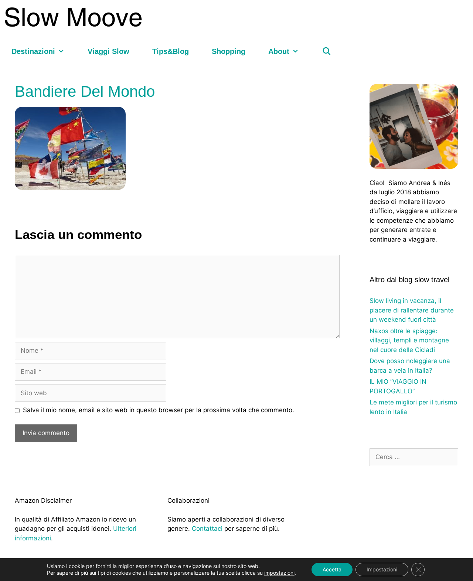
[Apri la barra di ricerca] (326, 51)
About (278, 51)
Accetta (332, 569)
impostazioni (279, 573)
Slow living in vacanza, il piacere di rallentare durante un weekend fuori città (412, 310)
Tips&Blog (170, 51)
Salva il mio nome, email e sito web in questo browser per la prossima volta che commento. (158, 410)
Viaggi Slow (108, 51)
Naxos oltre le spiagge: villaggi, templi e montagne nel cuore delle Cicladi (409, 340)
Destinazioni (33, 51)
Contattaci (207, 528)
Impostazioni (382, 569)
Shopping (228, 51)
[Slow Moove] (75, 17)
